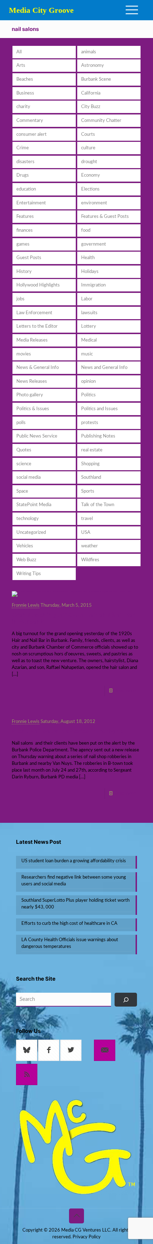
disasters (25, 162)
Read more (125, 690)
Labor (87, 299)
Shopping (90, 464)
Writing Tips (28, 574)
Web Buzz (26, 560)
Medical (89, 340)
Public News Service (36, 436)
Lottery (88, 326)
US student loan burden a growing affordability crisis (73, 861)
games (23, 244)
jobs (20, 299)
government (93, 244)
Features (25, 216)
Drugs (22, 175)
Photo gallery (29, 395)
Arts (20, 65)
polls (21, 422)
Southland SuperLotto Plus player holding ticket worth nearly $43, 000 (75, 904)
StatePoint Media (33, 505)
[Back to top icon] (76, 1215)
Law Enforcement (34, 313)
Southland (91, 477)
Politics (88, 395)
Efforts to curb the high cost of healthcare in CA (69, 923)
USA (85, 532)
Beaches (24, 79)
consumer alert (31, 134)
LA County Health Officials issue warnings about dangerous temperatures (69, 943)
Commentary (29, 120)
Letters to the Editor (37, 326)
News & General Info (37, 367)
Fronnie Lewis (25, 605)
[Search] (126, 1000)
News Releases (31, 381)
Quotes (23, 450)
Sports (87, 491)
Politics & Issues (32, 409)
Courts (88, 134)
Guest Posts (28, 258)
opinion (88, 381)
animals (88, 52)
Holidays (90, 271)
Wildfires (90, 560)
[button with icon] (26, 1050)
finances (24, 230)
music (87, 354)
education (26, 189)
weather (89, 546)
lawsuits (89, 313)
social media (28, 477)
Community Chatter (101, 120)
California (90, 93)
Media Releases (32, 340)
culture (88, 148)
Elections (90, 189)
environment (94, 203)
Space (22, 491)
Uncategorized (31, 532)
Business (25, 93)
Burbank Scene (96, 79)
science (23, 464)
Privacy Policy (87, 1237)
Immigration (93, 285)
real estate (91, 450)
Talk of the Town (97, 505)
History (24, 271)
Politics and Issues (99, 409)
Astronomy (92, 65)
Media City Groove (41, 10)
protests (89, 422)
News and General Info (104, 367)
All (19, 52)
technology (27, 518)
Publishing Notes (98, 436)
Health (88, 258)
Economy (90, 175)
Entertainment (31, 203)
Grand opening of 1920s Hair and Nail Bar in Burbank (73, 618)
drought (89, 162)
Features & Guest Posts (105, 216)
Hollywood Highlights (38, 285)
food (85, 230)
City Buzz (90, 106)
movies (23, 354)
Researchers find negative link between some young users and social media (73, 880)
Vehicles (24, 546)
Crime (22, 148)
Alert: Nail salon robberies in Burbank (67, 731)
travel (87, 518)
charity (23, 106)
